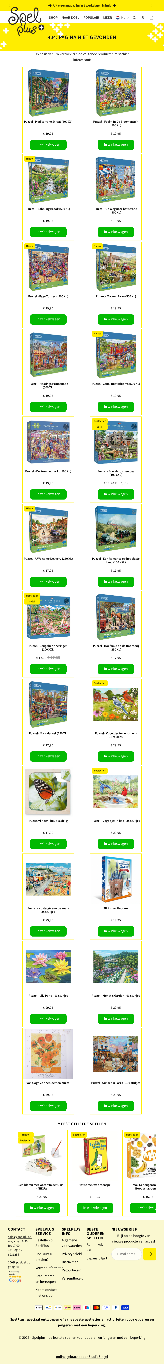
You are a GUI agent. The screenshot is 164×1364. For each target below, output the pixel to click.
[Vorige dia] (9, 5)
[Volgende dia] (151, 5)
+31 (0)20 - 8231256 (15, 1252)
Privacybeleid (72, 1253)
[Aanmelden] (149, 1254)
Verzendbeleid (72, 1278)
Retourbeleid (71, 1270)
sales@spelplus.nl (20, 1237)
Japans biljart (97, 1258)
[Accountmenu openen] (142, 17)
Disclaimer (70, 1262)
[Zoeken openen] (134, 17)
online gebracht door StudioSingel (82, 1356)
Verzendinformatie (49, 1267)
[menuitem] (107, 17)
